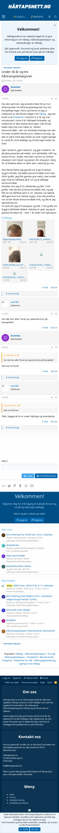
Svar (55, 287)
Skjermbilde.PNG (12, 239)
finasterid (18, 117)
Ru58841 (11, 620)
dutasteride (12, 545)
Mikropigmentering (45, 660)
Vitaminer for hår (23, 660)
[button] (3, 17)
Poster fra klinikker (15, 591)
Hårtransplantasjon (35, 653)
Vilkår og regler (12, 682)
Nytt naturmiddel (15, 555)
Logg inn (23, 58)
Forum (12, 797)
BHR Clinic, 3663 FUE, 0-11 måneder (30, 585)
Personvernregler (29, 682)
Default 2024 (32, 678)
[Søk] (55, 17)
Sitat (46, 287)
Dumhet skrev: (10, 405)
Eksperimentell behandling (18, 561)
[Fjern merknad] (54, 25)
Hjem (49, 682)
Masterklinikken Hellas (18, 566)
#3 (56, 347)
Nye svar (7, 529)
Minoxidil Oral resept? (18, 609)
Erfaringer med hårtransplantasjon (22, 540)
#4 (56, 397)
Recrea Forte (46, 657)
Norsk (45, 678)
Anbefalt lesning (17, 800)
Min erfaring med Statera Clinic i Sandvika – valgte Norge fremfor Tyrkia (29, 597)
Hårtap (19, 653)
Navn (4, 460)
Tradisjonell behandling (17, 615)
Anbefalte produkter (18, 802)
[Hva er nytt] (49, 17)
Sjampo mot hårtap (29, 663)
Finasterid (32, 657)
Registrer (38, 58)
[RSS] (55, 682)
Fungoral (7, 660)
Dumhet (7, 80)
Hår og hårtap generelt (17, 551)
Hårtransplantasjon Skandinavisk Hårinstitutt (30, 630)
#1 (56, 98)
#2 (56, 313)
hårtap (42, 113)
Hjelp (42, 682)
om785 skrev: (10, 355)
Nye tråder (8, 580)
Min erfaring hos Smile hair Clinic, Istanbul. (29, 534)
